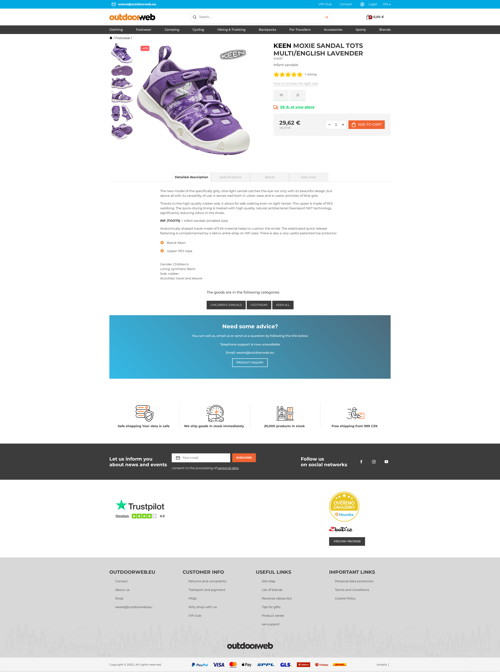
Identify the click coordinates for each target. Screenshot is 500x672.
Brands (385, 29)
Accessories (333, 29)
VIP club (194, 615)
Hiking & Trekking (231, 29)
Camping (172, 29)
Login (373, 4)
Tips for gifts (271, 607)
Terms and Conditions (352, 590)
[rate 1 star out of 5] (276, 74)
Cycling (198, 29)
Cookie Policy (345, 598)
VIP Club (325, 4)
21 (297, 95)
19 (281, 95)
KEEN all (283, 305)
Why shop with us (202, 607)
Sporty (361, 29)
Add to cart (370, 124)
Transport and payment (206, 590)
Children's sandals (226, 305)
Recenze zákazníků (277, 598)
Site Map (268, 581)
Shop (119, 598)
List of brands (272, 590)
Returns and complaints (207, 581)
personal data (228, 468)
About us (122, 590)
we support (271, 624)
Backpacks (267, 29)
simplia (382, 664)
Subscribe (244, 457)
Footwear (143, 29)
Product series (273, 615)
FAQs (192, 598)
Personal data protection (354, 581)
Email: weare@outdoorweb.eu (250, 352)
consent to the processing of (205, 468)
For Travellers (300, 29)
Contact (346, 4)
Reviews (122, 516)
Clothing (116, 29)
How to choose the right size (295, 83)
